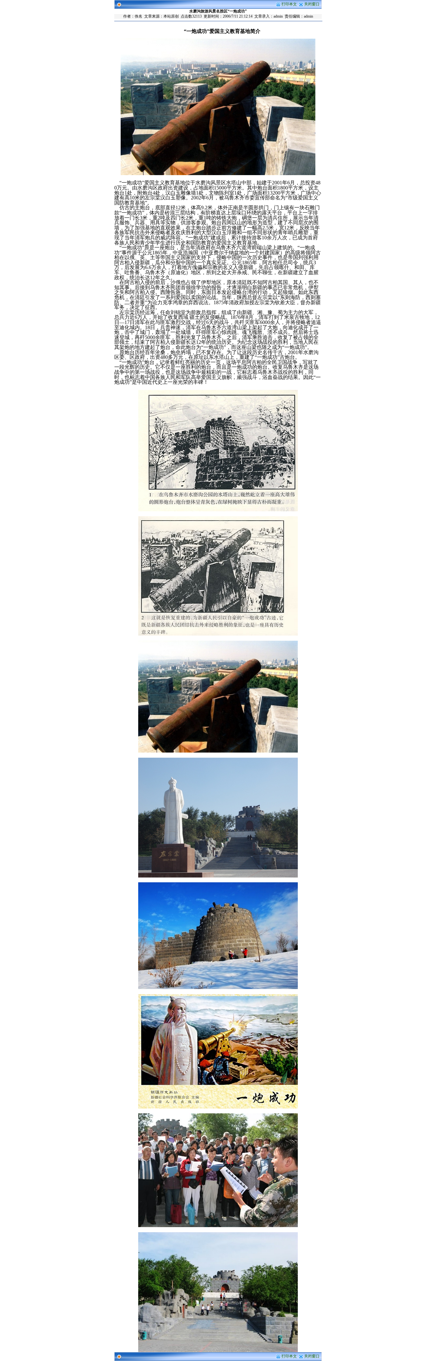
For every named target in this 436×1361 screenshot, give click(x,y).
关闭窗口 (311, 4)
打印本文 (289, 4)
